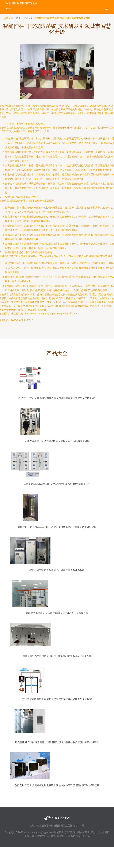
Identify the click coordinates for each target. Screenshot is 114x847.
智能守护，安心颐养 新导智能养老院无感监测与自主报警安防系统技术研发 (57, 398)
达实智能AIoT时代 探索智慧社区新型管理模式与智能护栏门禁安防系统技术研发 (57, 742)
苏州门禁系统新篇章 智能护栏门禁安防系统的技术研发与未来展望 (57, 699)
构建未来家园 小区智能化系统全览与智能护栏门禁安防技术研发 (57, 484)
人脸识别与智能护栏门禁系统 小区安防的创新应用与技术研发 (57, 441)
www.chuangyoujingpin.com (39, 832)
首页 (18, 18)
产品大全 (28, 18)
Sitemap (85, 836)
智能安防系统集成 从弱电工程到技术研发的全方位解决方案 (57, 613)
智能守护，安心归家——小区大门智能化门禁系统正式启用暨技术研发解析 (57, 527)
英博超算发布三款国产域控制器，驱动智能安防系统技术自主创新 (57, 656)
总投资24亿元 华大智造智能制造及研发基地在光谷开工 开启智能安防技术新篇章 (57, 785)
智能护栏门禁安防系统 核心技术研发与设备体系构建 (57, 570)
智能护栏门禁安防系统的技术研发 (72, 832)
